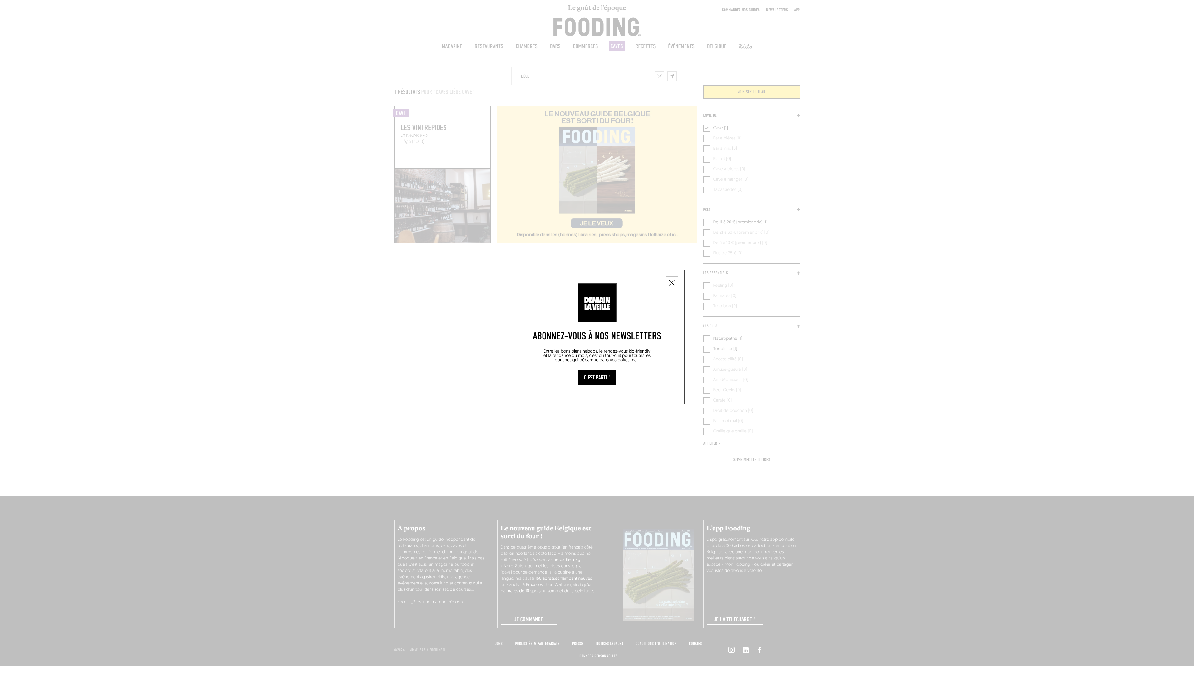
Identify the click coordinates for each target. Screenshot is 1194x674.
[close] (672, 282)
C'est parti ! (597, 377)
